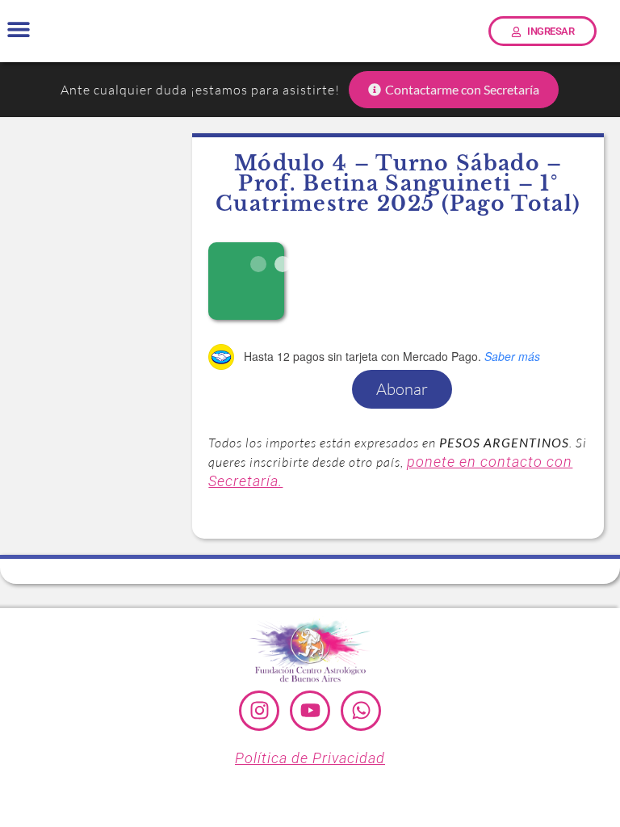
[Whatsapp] (361, 711)
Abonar (402, 389)
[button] (18, 29)
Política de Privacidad (310, 757)
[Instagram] (259, 711)
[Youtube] (310, 711)
